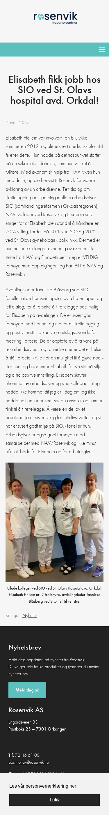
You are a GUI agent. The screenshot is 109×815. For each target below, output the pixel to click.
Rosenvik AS (54, 20)
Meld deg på (27, 690)
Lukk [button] (55, 800)
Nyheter (29, 615)
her (72, 786)
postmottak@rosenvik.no (28, 762)
